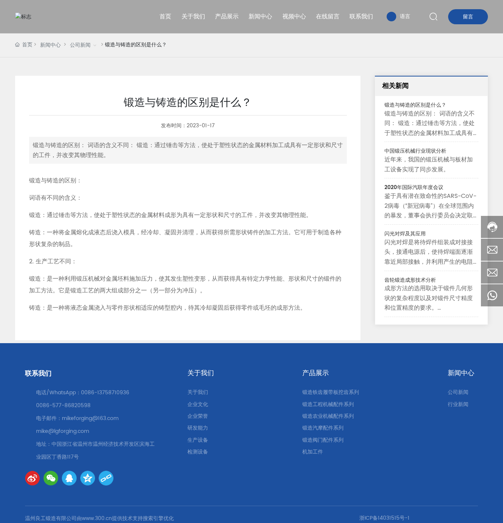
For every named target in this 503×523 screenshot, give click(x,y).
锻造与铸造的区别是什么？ (415, 105)
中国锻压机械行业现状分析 (415, 151)
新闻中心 (50, 45)
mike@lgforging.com (62, 431)
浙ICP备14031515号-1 (384, 518)
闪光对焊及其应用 (405, 234)
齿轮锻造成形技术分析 (410, 280)
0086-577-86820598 (63, 405)
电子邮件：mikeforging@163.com (77, 418)
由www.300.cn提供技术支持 (110, 518)
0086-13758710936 (105, 392)
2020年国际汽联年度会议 (413, 187)
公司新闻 (80, 45)
